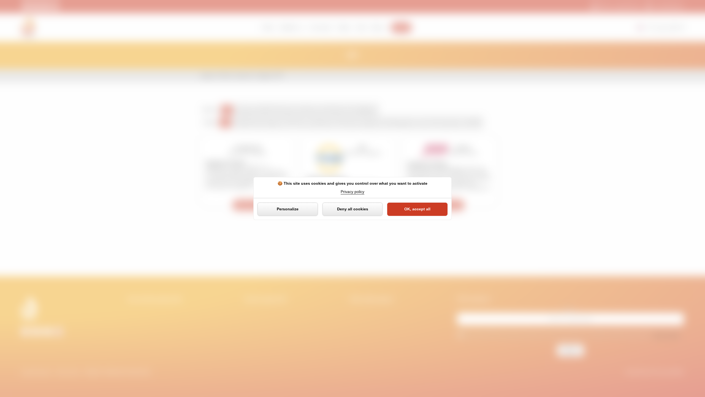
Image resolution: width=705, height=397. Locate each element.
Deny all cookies (352, 209)
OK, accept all (417, 209)
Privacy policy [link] (352, 192)
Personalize (288, 209)
